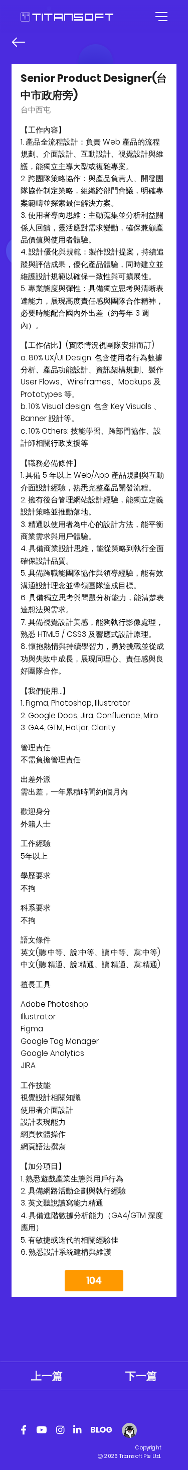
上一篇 (47, 1376)
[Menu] (159, 16)
